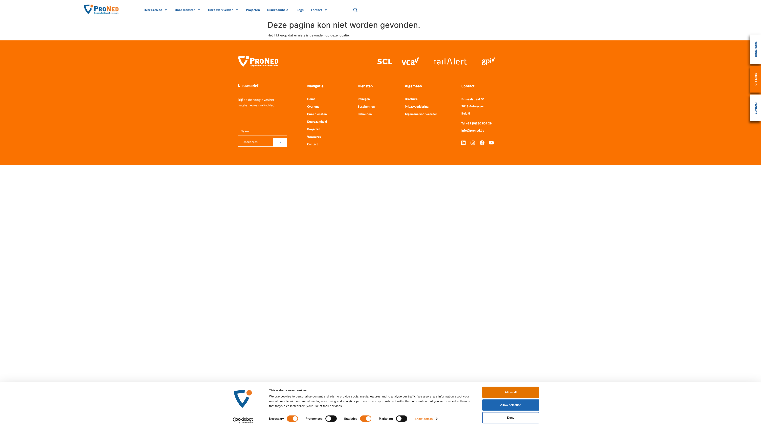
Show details (424, 418)
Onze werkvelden (220, 9)
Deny (510, 417)
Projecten (253, 9)
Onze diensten (185, 9)
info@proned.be (472, 130)
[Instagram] (472, 143)
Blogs (299, 9)
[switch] (331, 418)
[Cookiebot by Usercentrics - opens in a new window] (243, 420)
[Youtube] (491, 143)
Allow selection (510, 405)
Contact (316, 9)
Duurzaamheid (277, 9)
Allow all (511, 392)
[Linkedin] (463, 143)
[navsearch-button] (355, 10)
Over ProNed (153, 9)
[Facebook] (482, 143)
